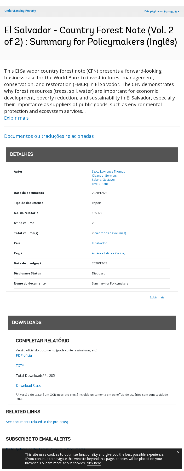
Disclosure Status (27, 273)
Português (170, 11)
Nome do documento (30, 283)
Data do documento (29, 193)
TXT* (20, 365)
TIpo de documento (28, 203)
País (17, 243)
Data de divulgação (28, 263)
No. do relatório (26, 213)
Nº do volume (24, 223)
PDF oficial (24, 355)
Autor (18, 171)
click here (94, 463)
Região (19, 253)
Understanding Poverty (20, 11)
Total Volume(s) (26, 233)
